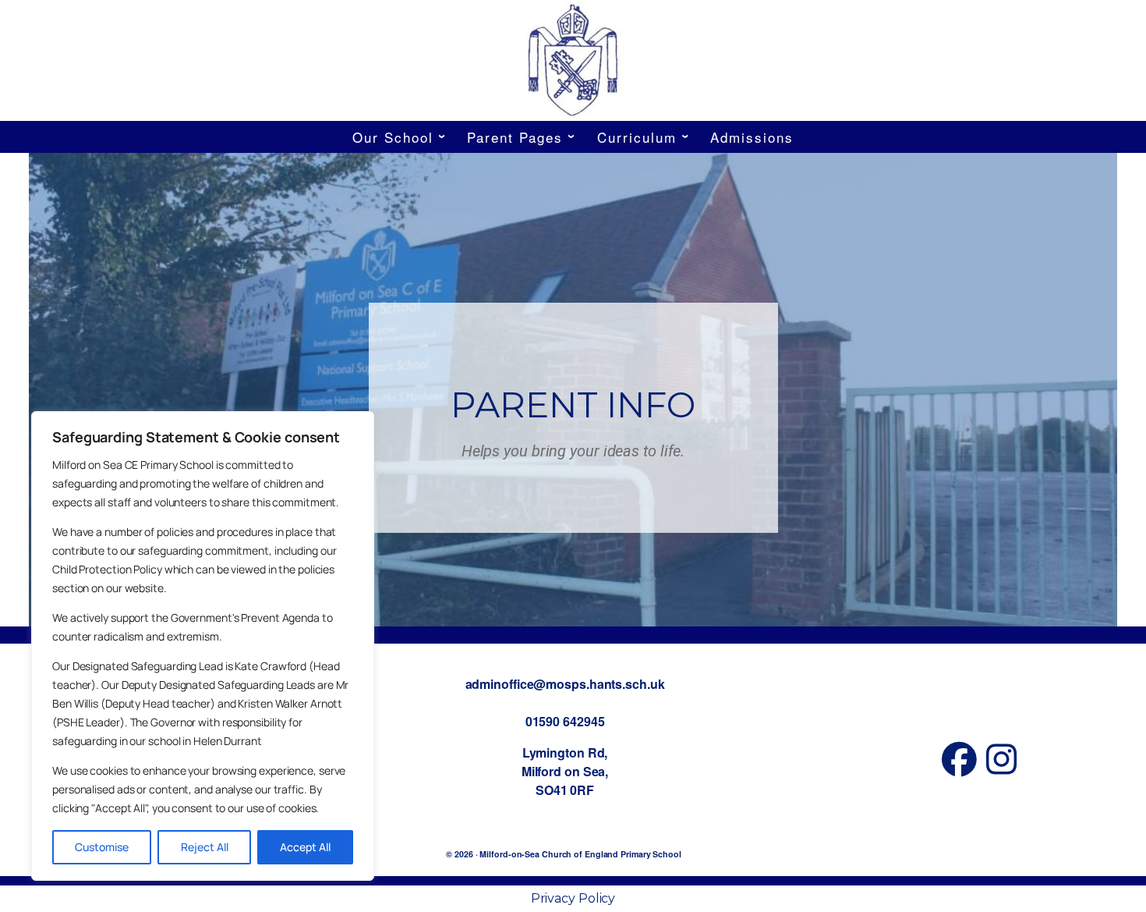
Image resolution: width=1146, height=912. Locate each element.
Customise (102, 846)
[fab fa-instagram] (1001, 767)
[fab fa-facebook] (959, 767)
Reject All (204, 846)
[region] (202, 646)
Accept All (305, 846)
